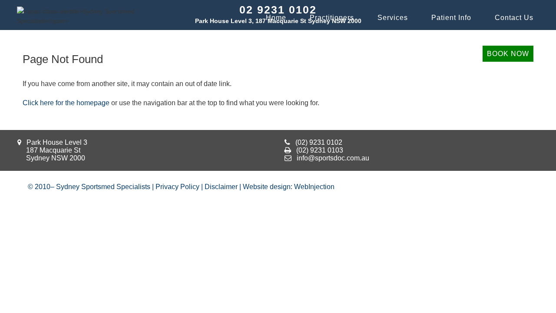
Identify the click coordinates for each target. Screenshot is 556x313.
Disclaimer (221, 186)
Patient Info (451, 17)
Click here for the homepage (66, 103)
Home (276, 17)
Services (392, 17)
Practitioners (332, 17)
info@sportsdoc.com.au (333, 158)
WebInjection (314, 186)
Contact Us (514, 17)
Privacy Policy (177, 186)
